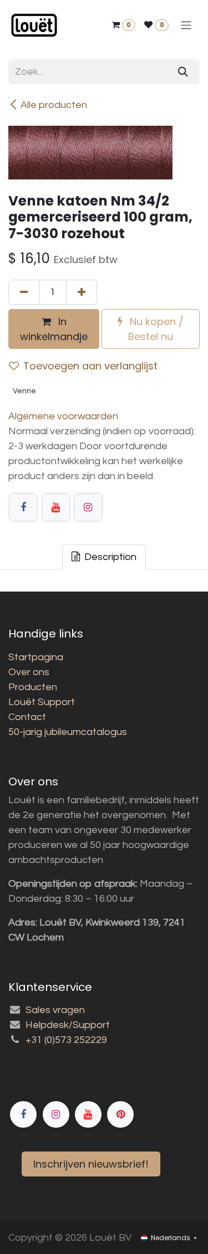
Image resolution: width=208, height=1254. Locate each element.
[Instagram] (88, 507)
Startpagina (35, 657)
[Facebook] (23, 507)
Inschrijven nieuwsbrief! (91, 1164)
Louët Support (41, 702)
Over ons (28, 672)
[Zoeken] (183, 71)
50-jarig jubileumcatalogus (67, 732)
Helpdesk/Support (68, 1025)
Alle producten (54, 105)
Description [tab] (109, 557)
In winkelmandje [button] (54, 329)
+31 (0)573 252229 (66, 1040)
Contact (27, 717)
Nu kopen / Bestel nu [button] (155, 329)
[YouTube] (56, 507)
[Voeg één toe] (81, 292)
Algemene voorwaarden (63, 416)
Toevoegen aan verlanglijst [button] (90, 366)
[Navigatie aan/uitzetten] (186, 25)
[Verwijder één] (23, 292)
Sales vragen (55, 1010)
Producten (32, 687)
